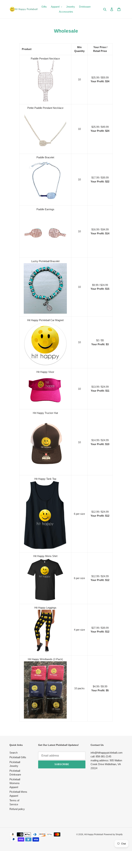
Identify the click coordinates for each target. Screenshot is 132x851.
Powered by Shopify (113, 834)
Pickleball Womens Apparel (14, 783)
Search (13, 752)
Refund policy (17, 809)
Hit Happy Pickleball (93, 834)
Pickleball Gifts (17, 757)
